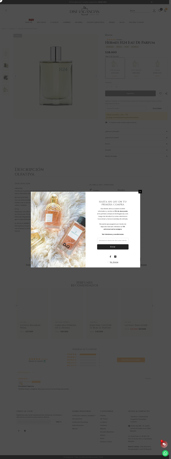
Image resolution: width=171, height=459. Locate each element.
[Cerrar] (140, 191)
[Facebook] (110, 256)
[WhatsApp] (165, 453)
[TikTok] (115, 256)
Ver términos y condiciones (113, 234)
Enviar (112, 247)
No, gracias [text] (114, 262)
